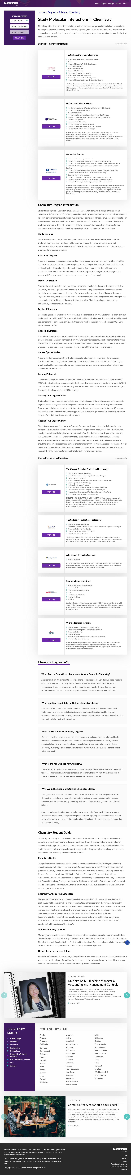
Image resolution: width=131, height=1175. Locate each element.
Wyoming (99, 1078)
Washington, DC (101, 1072)
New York (70, 1078)
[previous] (4, 995)
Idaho (42, 1066)
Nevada (69, 1066)
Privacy (124, 1158)
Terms (125, 1161)
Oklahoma (99, 1038)
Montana (69, 1060)
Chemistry (74, 12)
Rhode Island (100, 1047)
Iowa (42, 1076)
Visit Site (51, 77)
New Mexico (71, 1075)
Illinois (42, 1070)
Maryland (70, 1041)
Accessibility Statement (118, 1167)
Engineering (15, 1048)
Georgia (43, 1060)
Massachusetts (72, 1044)
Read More (75, 1003)
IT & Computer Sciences (20, 1060)
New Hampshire (72, 1069)
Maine (68, 1038)
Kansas (43, 1079)
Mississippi (70, 1053)
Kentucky (44, 1082)
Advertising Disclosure (119, 1164)
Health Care (15, 1051)
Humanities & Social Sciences (18, 1055)
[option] (65, 995)
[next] (127, 995)
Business (13, 1042)
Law (11, 1063)
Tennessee (99, 1056)
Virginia (98, 1069)
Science (63, 12)
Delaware (44, 1054)
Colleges (111, 3)
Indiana (43, 1073)
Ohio (97, 1035)
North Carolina (72, 1081)
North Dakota (71, 1084)
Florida (42, 1057)
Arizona (43, 1038)
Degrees (104, 3)
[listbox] (65, 995)
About (124, 1156)
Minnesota (70, 1050)
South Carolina (101, 1050)
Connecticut (45, 1051)
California (44, 1044)
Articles (118, 3)
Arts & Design (15, 1038)
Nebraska (70, 1063)
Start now (19, 38)
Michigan (69, 1047)
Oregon (98, 1041)
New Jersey (70, 1072)
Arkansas (43, 1041)
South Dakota (100, 1053)
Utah (97, 1063)
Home (97, 3)
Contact (124, 1170)
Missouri (69, 1056)
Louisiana (69, 1035)
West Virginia (100, 1075)
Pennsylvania (100, 1044)
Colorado (43, 1048)
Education (14, 1045)
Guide (125, 3)
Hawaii (42, 1063)
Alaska (42, 1035)
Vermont (98, 1066)
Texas (97, 1060)
